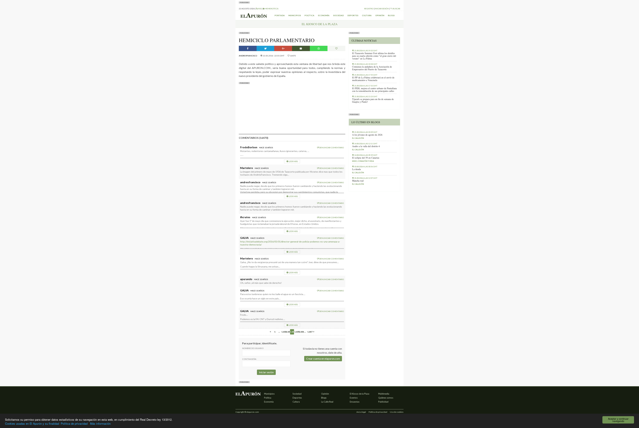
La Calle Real (327, 401)
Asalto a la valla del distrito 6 (366, 146)
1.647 (309, 331)
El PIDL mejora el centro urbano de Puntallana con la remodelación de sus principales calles (374, 89)
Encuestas (354, 401)
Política (309, 15)
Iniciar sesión (382, 8)
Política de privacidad (74, 423)
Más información (100, 423)
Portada (280, 15)
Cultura (367, 15)
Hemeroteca (271, 8)
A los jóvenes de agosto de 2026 (367, 134)
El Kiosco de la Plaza (359, 393)
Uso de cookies (397, 412)
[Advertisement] (292, 110)
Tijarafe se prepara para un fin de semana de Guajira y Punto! (373, 100)
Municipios (294, 15)
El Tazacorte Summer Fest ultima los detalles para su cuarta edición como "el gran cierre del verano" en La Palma (374, 56)
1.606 (301, 331)
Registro (369, 8)
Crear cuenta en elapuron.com (323, 358)
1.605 (296, 331)
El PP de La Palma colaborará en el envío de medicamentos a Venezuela (373, 79)
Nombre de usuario (253, 348)
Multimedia (383, 393)
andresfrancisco (248, 55)
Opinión (379, 15)
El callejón (358, 138)
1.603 (288, 331)
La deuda (356, 169)
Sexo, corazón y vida (363, 161)
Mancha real (358, 180)
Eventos (354, 397)
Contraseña (249, 359)
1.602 (283, 331)
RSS (259, 8)
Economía (323, 15)
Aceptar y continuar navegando (618, 420)
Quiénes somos (385, 397)
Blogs (391, 15)
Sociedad (338, 15)
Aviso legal (361, 412)
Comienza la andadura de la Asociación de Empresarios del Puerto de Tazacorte (372, 68)
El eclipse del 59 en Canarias (365, 157)
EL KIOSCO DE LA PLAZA (319, 24)
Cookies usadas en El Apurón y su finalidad (32, 423)
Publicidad (383, 401)
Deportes (352, 15)
